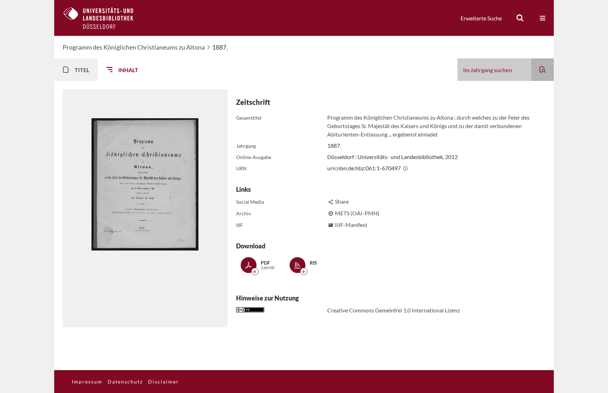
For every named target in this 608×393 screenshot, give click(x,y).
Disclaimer (163, 382)
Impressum (87, 382)
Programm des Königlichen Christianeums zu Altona (134, 47)
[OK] (520, 18)
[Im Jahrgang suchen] (542, 69)
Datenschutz (125, 382)
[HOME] (103, 18)
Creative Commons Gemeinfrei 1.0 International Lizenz (393, 310)
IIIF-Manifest (351, 224)
